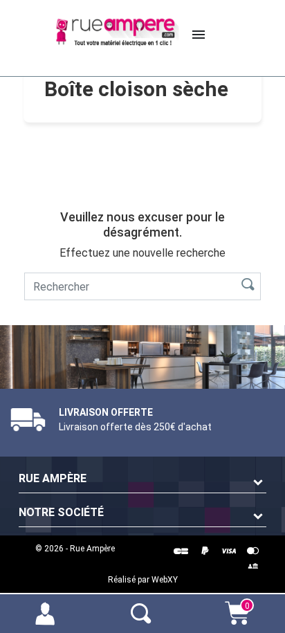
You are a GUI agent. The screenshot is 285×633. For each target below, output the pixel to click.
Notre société (61, 512)
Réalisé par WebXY (143, 580)
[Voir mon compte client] (47, 612)
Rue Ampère (52, 478)
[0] (237, 620)
